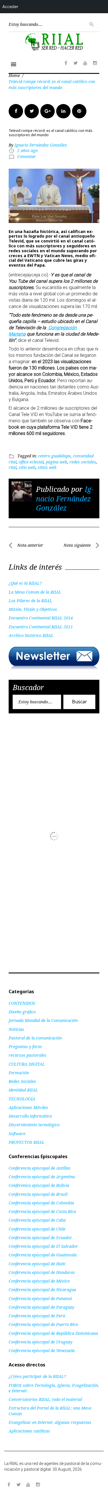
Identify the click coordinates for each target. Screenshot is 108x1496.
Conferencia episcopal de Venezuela (42, 1350)
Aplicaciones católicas (29, 1431)
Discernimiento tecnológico (34, 1124)
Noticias (16, 1029)
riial (12, 467)
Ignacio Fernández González (40, 145)
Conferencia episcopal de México (39, 1281)
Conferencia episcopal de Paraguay (41, 1307)
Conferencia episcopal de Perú (37, 1315)
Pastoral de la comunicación (35, 1038)
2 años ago (27, 150)
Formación (19, 1072)
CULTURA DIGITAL (27, 1064)
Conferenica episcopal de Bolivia (39, 1185)
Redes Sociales (22, 1081)
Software (17, 1133)
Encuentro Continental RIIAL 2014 (41, 618)
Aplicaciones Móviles (28, 1107)
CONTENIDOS (22, 1003)
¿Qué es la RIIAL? (25, 583)
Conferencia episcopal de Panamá (40, 1298)
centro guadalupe (54, 456)
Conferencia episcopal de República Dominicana (53, 1333)
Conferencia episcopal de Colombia (41, 1203)
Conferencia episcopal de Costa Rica (42, 1211)
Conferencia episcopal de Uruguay (40, 1342)
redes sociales (82, 462)
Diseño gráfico (22, 1011)
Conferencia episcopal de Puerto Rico (43, 1324)
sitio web (27, 467)
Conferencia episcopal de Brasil (38, 1194)
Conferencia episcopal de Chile (37, 1229)
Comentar (26, 156)
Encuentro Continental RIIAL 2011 (41, 626)
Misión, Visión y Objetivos (33, 609)
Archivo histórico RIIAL (31, 635)
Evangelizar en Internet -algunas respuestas (50, 1422)
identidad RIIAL (23, 1090)
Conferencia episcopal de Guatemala (43, 1255)
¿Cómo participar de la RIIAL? (37, 1376)
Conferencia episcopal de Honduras (42, 1272)
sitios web (47, 467)
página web (56, 462)
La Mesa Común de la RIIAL (35, 592)
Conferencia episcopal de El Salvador (43, 1246)
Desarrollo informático (30, 1116)
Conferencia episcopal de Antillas (40, 1168)
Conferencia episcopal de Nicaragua (42, 1289)
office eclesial (31, 462)
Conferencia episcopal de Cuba (37, 1220)
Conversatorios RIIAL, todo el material (45, 1399)
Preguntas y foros (25, 1046)
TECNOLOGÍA (22, 1099)
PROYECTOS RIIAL (26, 1142)
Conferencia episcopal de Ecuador (40, 1237)
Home (14, 75)
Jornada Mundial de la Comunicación (43, 1020)
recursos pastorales (27, 1055)
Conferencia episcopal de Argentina (42, 1176)
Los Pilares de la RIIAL (30, 600)
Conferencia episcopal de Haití (37, 1263)
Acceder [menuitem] (10, 6)
